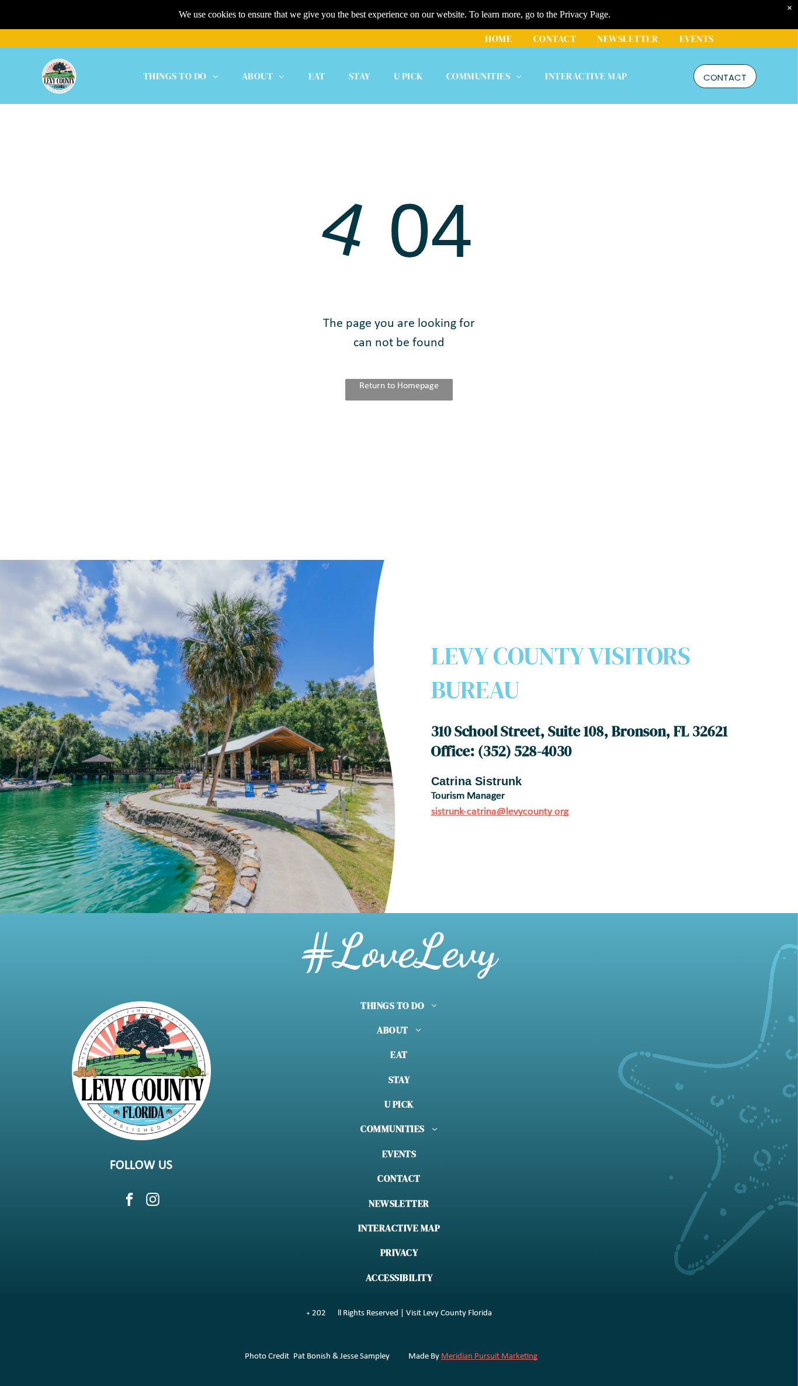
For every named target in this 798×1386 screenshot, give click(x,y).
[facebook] (129, 1201)
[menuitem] (498, 38)
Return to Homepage (399, 386)
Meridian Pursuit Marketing (489, 1356)
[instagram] (153, 1201)
